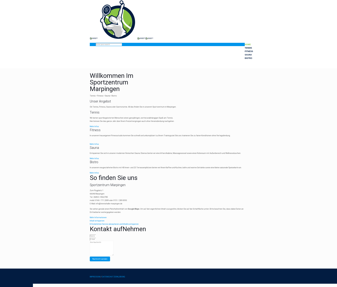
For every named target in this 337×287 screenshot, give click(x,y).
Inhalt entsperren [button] (97, 221)
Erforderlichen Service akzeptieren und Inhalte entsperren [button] (114, 224)
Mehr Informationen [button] (98, 217)
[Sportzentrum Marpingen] (121, 39)
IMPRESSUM (95, 277)
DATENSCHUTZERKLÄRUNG (113, 277)
